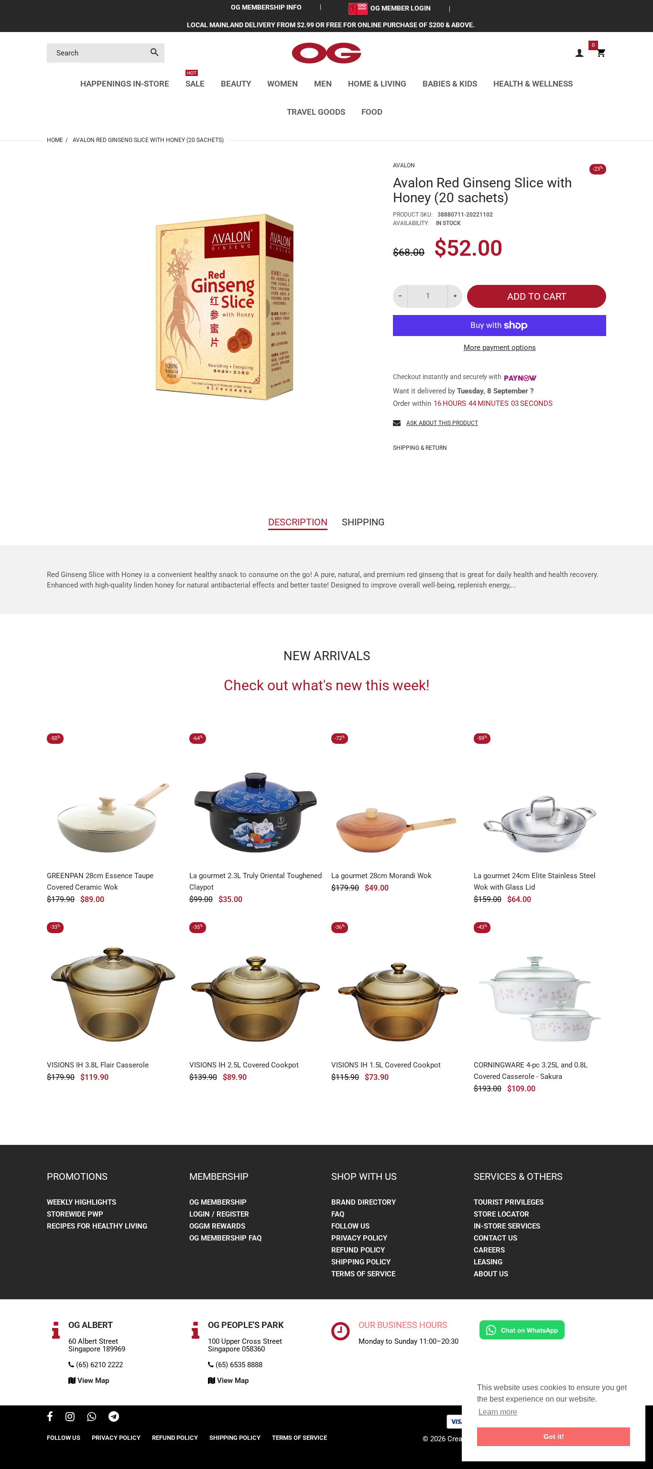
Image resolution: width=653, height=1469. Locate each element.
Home (55, 140)
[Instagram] (70, 1418)
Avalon (404, 165)
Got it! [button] (554, 1436)
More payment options (500, 347)
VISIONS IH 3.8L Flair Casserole (98, 1065)
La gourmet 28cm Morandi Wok (381, 875)
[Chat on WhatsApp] (522, 1329)
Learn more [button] (498, 1412)
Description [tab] (297, 522)
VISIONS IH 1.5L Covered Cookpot (386, 1065)
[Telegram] (114, 1418)
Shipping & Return (420, 448)
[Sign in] (579, 53)
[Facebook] (50, 1418)
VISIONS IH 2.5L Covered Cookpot (244, 1065)
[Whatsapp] (91, 1418)
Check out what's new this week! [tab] (327, 685)
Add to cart (536, 296)
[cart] (601, 53)
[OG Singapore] (326, 52)
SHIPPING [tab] (363, 522)
